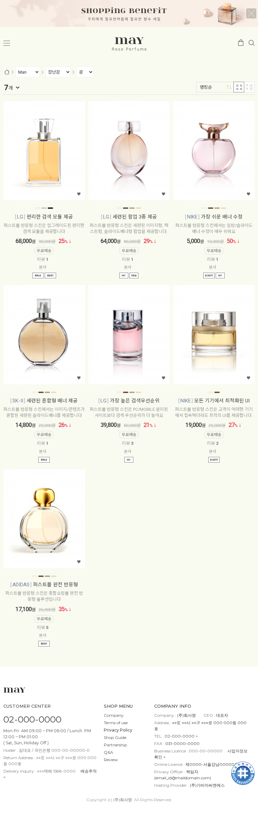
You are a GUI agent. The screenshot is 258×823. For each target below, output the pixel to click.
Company (114, 715)
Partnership (115, 744)
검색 (252, 42)
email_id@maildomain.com (183, 777)
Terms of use (116, 722)
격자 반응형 (238, 87)
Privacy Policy (118, 730)
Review (111, 759)
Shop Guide (115, 737)
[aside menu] (6, 43)
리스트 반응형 (249, 87)
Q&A (108, 752)
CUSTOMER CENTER (27, 706)
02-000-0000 (32, 719)
